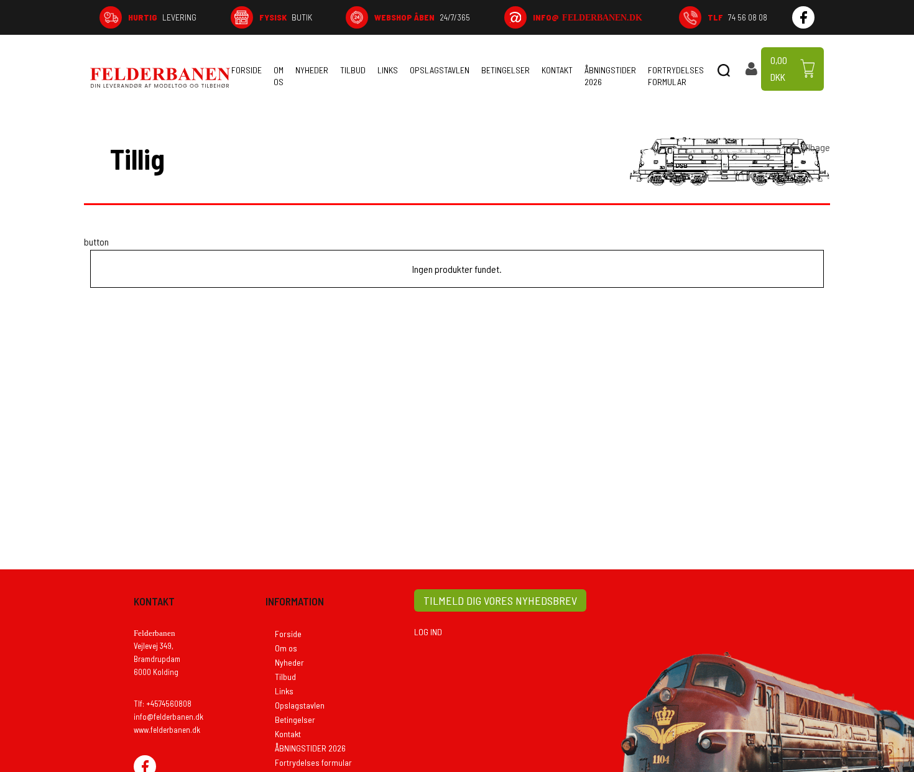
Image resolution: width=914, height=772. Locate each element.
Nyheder (311, 70)
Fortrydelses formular (676, 76)
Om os (279, 76)
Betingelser (505, 70)
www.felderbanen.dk (167, 730)
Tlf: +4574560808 (163, 704)
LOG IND (428, 632)
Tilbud (353, 70)
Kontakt (557, 70)
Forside (246, 70)
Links (387, 70)
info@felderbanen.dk (168, 717)
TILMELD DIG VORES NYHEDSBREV (500, 600)
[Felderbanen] (160, 78)
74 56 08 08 (737, 17)
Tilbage (815, 147)
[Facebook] (803, 17)
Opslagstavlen (439, 70)
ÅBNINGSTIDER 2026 (610, 76)
